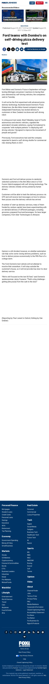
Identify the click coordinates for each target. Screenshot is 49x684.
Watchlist (6, 587)
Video (30, 582)
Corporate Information (35, 607)
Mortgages (6, 509)
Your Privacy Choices (26, 655)
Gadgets (30, 529)
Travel (4, 602)
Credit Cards (6, 515)
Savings (5, 520)
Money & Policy (7, 543)
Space (29, 543)
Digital (29, 524)
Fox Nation (31, 618)
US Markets (6, 558)
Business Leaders (8, 571)
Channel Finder (32, 591)
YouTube (20, 632)
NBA (28, 555)
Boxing (29, 563)
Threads (13, 49)
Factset (15, 668)
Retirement (6, 528)
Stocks (4, 555)
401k (3, 526)
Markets (6, 551)
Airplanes (5, 607)
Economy (6, 536)
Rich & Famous (7, 599)
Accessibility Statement (35, 612)
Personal (30, 509)
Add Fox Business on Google (36, 49)
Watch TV (40, 3)
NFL (28, 552)
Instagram (15, 632)
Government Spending (10, 540)
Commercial (31, 512)
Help (24, 659)
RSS (33, 632)
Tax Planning (6, 531)
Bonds (4, 566)
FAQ (28, 601)
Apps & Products (33, 623)
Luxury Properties (33, 515)
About (30, 587)
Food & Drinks (7, 610)
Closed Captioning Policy (36, 610)
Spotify (43, 632)
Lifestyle (6, 592)
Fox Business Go (33, 621)
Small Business (7, 546)
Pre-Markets (6, 580)
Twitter (8, 49)
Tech (29, 520)
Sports (30, 548)
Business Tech (32, 532)
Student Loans (7, 512)
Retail (4, 577)
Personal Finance (10, 505)
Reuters (4, 55)
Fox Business (9, 3)
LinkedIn (29, 632)
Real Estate (32, 505)
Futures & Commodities (10, 563)
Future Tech (31, 538)
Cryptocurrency (7, 560)
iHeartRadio (24, 637)
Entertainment (7, 596)
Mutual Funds (7, 582)
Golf (28, 569)
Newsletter (38, 632)
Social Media (31, 527)
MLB (28, 558)
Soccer (29, 566)
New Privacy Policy (24, 652)
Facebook (4, 49)
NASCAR (30, 560)
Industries (24, 26)
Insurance (5, 523)
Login (32, 3)
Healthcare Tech (33, 535)
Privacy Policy (32, 599)
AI (28, 540)
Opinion (30, 577)
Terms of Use (32, 596)
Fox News (30, 615)
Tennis (29, 571)
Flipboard (24, 632)
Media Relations (33, 604)
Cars (3, 605)
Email (21, 49)
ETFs (3, 569)
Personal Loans (7, 517)
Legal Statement (28, 670)
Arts (3, 613)
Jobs (29, 593)
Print (17, 49)
